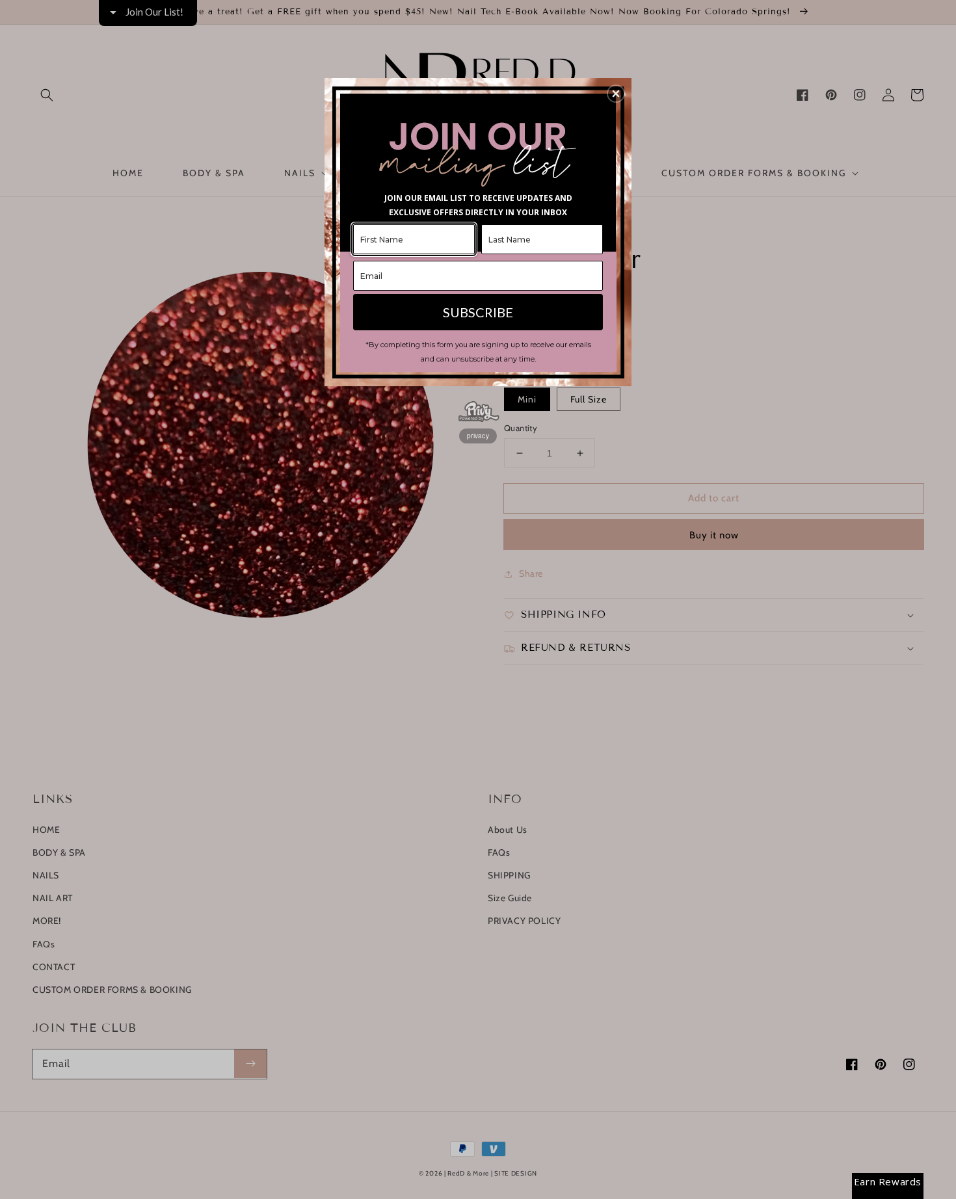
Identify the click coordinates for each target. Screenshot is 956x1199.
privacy (478, 435)
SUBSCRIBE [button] (478, 312)
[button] (616, 93)
